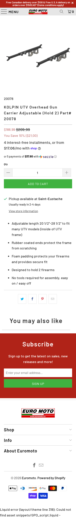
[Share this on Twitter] (22, 299)
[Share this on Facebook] (32, 299)
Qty (6, 164)
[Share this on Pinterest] (42, 299)
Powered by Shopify (51, 478)
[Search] (61, 11)
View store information (23, 211)
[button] (38, 156)
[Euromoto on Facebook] (34, 465)
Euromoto (29, 478)
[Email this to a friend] (53, 299)
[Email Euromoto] (41, 465)
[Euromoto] (38, 11)
